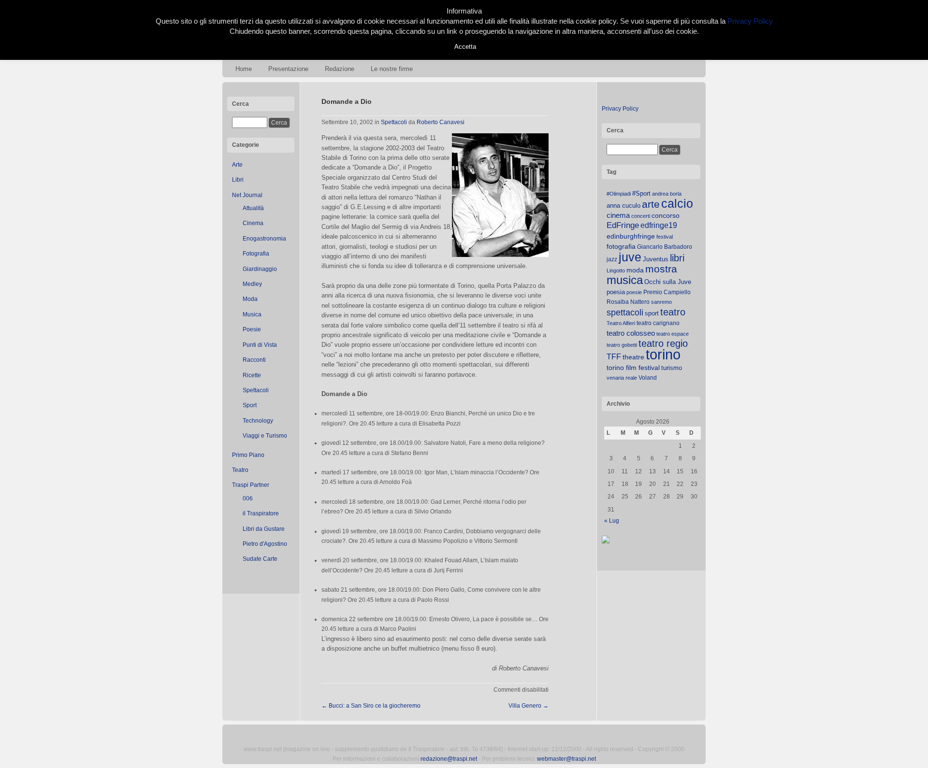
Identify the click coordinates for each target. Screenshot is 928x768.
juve (630, 257)
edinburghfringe (631, 236)
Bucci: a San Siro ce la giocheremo (370, 705)
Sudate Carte (260, 558)
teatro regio (663, 343)
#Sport (641, 193)
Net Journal (247, 195)
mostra (661, 268)
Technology (258, 420)
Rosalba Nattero (628, 302)
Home (243, 68)
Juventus (655, 259)
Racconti (254, 359)
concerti (640, 216)
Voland (647, 377)
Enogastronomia (264, 238)
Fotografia (256, 253)
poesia (616, 292)
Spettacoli (256, 390)
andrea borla (667, 194)
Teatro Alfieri (621, 323)
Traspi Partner (250, 485)
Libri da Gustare (264, 529)
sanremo (661, 302)
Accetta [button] (465, 46)
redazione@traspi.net (448, 758)
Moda (250, 299)
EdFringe (623, 225)
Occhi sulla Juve (667, 281)
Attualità (253, 208)
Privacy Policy (620, 108)
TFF (614, 356)
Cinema (253, 223)
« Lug (611, 520)
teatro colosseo (631, 333)
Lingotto (616, 270)
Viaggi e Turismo (265, 435)
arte (651, 204)
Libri (238, 179)
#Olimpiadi (619, 194)
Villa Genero (528, 705)
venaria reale (622, 378)
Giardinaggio (260, 269)
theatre (633, 357)
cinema (618, 215)
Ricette (252, 375)
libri (677, 258)
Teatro (240, 470)
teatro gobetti (622, 345)
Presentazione (288, 68)
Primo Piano (248, 455)
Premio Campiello (667, 292)
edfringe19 (658, 225)
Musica (252, 314)
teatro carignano (658, 323)
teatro (672, 312)
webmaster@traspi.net (566, 758)
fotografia (621, 246)
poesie (634, 292)
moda (635, 270)
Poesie (252, 329)
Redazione (339, 68)
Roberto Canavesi (440, 122)
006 (248, 498)
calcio (677, 203)
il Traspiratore (261, 513)
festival (664, 237)
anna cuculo (623, 205)
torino (663, 354)
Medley (252, 284)
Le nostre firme (392, 68)
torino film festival (633, 367)
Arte (237, 164)
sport (652, 313)
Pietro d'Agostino (265, 543)
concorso (666, 215)
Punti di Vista (260, 344)
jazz (612, 259)
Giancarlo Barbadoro (664, 246)
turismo (671, 367)
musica (625, 280)
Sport (250, 405)
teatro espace (672, 334)
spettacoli (625, 312)
